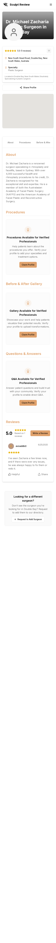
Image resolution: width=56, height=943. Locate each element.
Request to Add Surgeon (30, 519)
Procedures (25, 142)
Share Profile (29, 87)
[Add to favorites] (49, 51)
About (10, 142)
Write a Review (40, 433)
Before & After (43, 142)
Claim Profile (28, 264)
